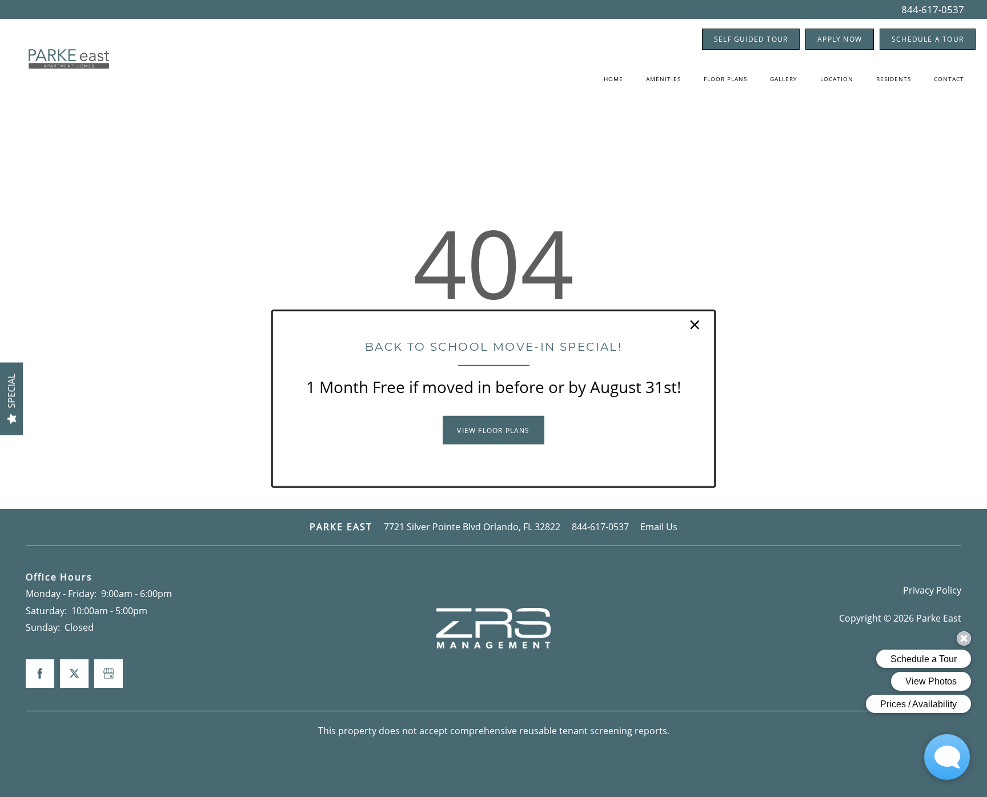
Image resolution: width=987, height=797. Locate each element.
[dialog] (493, 398)
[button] (493, 430)
